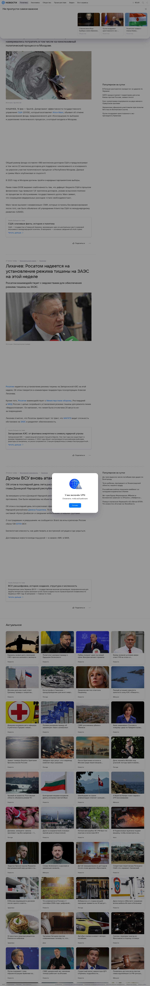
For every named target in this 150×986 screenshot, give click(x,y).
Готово (75, 505)
